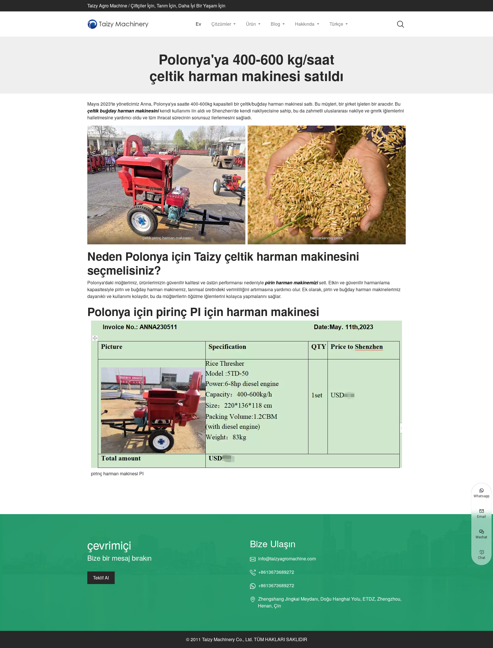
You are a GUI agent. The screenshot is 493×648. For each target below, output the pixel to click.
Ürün (251, 24)
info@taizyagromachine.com (287, 558)
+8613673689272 (276, 572)
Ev (198, 24)
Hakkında (305, 24)
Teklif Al (101, 577)
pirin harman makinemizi (291, 282)
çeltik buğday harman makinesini (123, 110)
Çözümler (221, 24)
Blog (276, 24)
